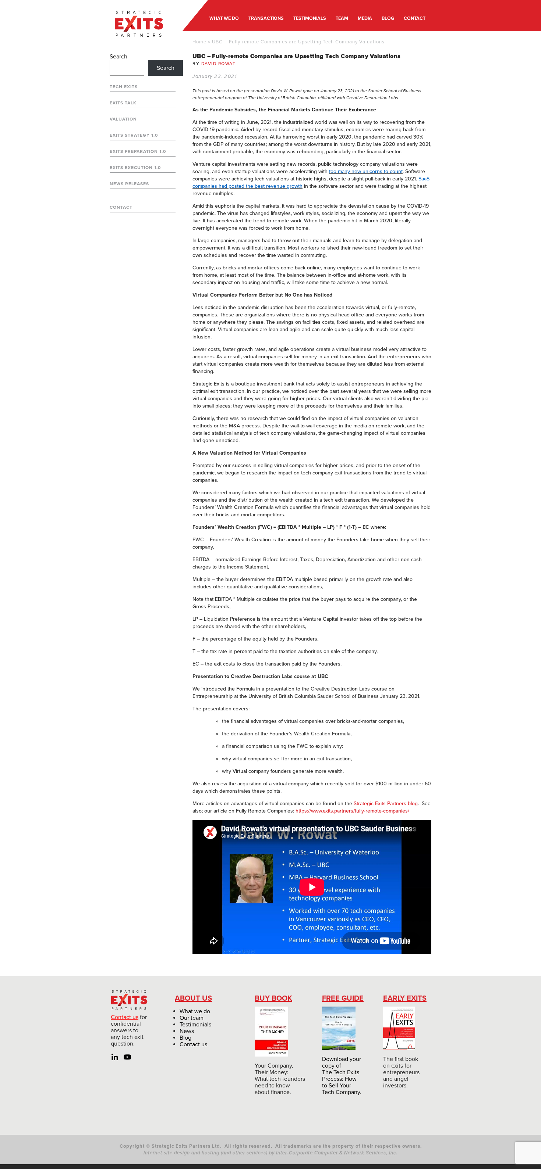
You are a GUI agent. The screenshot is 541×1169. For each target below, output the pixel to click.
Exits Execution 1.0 (135, 167)
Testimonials (195, 1024)
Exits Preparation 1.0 (138, 151)
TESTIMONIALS (309, 18)
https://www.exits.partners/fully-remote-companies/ (352, 811)
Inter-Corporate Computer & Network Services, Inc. (336, 1153)
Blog (185, 1037)
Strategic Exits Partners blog (386, 803)
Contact (121, 207)
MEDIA (365, 18)
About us (193, 998)
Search (118, 56)
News (187, 1031)
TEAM (342, 18)
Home (199, 42)
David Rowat (218, 63)
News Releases (129, 183)
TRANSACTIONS (266, 18)
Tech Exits (124, 86)
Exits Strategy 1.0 (134, 135)
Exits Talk (123, 102)
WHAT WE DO (224, 18)
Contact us (124, 1017)
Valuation (123, 119)
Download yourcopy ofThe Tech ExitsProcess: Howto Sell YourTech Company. (341, 1075)
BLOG (388, 18)
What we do (195, 1011)
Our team (192, 1018)
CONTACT (414, 18)
